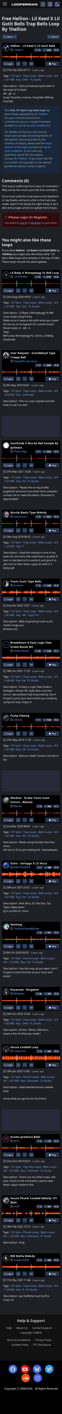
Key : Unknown (25, 394)
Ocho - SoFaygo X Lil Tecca (28, 863)
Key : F (20, 546)
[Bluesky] (37, 1369)
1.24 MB (9, 1289)
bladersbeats (21, 651)
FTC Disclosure (42, 1344)
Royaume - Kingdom (24, 989)
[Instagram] (37, 1377)
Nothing (16, 924)
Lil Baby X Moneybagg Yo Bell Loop (34, 273)
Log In (23, 223)
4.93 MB (9, 394)
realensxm (20, 1051)
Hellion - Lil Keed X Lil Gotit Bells (32, 46)
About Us (22, 1328)
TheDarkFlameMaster (27, 928)
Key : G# (25, 962)
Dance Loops (31, 958)
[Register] (50, 4)
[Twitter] (49, 1369)
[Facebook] (12, 1369)
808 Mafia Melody (22, 1256)
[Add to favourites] (25, 63)
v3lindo (18, 719)
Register (36, 223)
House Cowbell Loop (24, 1047)
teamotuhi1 (21, 516)
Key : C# (21, 749)
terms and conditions (36, 125)
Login (9, 63)
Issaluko (19, 585)
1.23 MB (9, 546)
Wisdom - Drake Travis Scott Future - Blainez (30, 800)
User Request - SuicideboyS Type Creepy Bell (32, 355)
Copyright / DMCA (31, 1332)
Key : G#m (22, 1023)
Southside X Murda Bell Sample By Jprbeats (34, 445)
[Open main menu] (5, 4)
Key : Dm (21, 306)
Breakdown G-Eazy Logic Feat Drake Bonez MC (31, 645)
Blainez (18, 806)
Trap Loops (30, 76)
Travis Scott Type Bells (25, 581)
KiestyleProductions (26, 361)
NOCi (17, 1141)
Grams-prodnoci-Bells (25, 1137)
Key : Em (21, 897)
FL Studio (35, 79)
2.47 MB (9, 79)
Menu (10, 36)
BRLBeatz (19, 993)
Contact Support (42, 1328)
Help (9, 1328)
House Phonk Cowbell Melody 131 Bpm (33, 1200)
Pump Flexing (19, 715)
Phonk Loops (31, 1077)
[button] (57, 4)
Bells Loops (45, 76)
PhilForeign (20, 451)
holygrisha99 (21, 1260)
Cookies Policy (19, 1344)
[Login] (43, 4)
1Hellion (18, 50)
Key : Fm (21, 481)
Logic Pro (33, 615)
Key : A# (21, 615)
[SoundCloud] (25, 1377)
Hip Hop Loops (32, 1167)
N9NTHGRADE (22, 867)
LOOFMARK (20, 276)
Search (55, 36)
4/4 (56, 76)
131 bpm (16, 76)
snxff (16, 1206)
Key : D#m (22, 79)
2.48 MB (9, 680)
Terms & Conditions (19, 1340)
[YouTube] (25, 1369)
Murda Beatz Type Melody (28, 512)
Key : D (20, 1289)
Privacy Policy (43, 1340)
